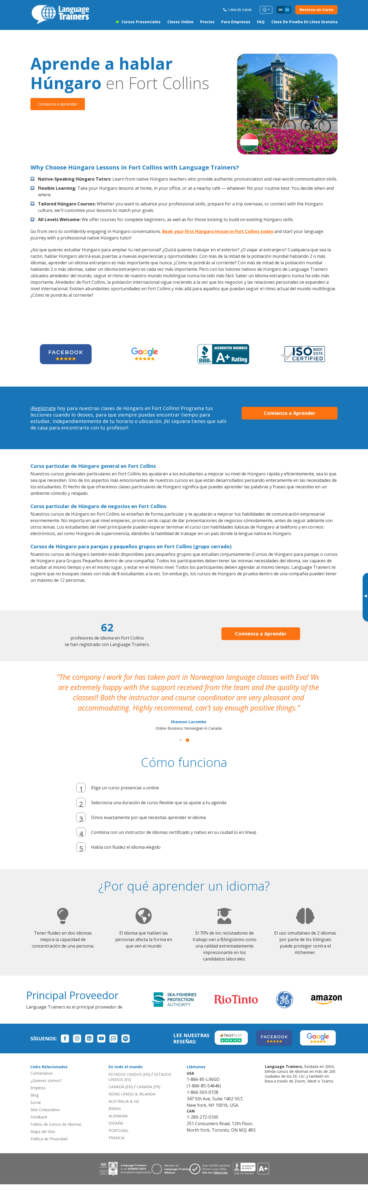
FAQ (261, 21)
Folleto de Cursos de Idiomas (56, 1123)
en (280, 10)
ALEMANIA (118, 1115)
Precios (207, 21)
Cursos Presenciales (141, 21)
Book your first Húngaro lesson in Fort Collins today (217, 231)
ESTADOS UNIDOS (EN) (129, 1073)
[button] (180, 739)
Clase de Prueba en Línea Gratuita (304, 21)
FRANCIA (116, 1137)
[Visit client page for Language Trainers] (211, 1168)
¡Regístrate (43, 408)
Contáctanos (41, 1072)
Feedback (38, 1116)
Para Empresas (235, 21)
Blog (34, 1094)
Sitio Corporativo (45, 1109)
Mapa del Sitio (42, 1131)
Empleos (38, 1087)
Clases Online (180, 21)
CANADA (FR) (148, 1086)
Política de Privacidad (48, 1138)
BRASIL (115, 1108)
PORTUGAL (119, 1129)
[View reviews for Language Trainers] (251, 1168)
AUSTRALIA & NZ (124, 1100)
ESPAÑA (116, 1122)
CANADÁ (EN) (121, 1086)
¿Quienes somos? (45, 1080)
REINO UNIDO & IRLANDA (132, 1093)
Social (35, 1101)
